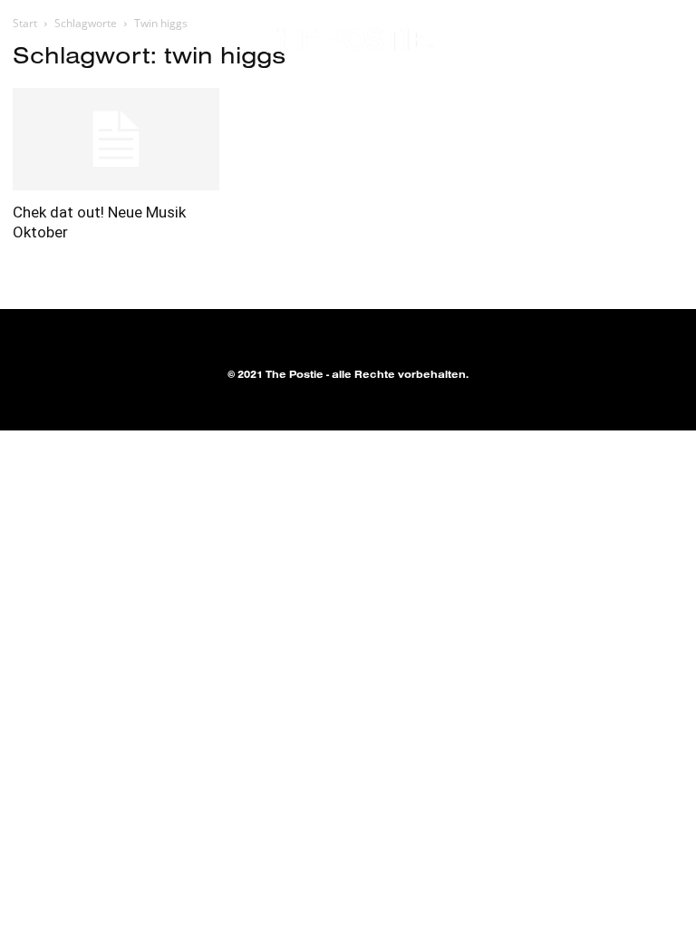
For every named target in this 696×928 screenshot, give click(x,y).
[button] (630, 41)
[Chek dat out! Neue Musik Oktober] (116, 139)
